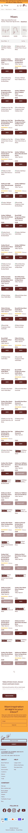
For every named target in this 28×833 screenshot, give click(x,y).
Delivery (3, 805)
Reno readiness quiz (6, 819)
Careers (3, 807)
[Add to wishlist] (11, 47)
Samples (3, 826)
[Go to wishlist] (20, 5)
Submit (14, 756)
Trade (2, 810)
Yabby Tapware (8, 9)
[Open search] (25, 5)
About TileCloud (5, 794)
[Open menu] (2, 6)
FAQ (15, 801)
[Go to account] (18, 6)
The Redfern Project (6, 830)
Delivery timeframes (19, 796)
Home (2, 9)
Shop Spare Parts (18, 798)
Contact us (3, 803)
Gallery (3, 828)
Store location (4, 801)
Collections (4, 798)
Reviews (3, 796)
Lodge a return (17, 794)
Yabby (4, 720)
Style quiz (3, 817)
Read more (9, 727)
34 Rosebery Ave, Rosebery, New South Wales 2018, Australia (12, 784)
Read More (24, 21)
